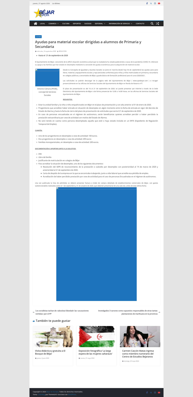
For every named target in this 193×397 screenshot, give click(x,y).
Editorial (99, 23)
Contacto (140, 23)
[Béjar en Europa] (35, 23)
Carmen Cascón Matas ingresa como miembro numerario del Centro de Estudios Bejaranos (138, 353)
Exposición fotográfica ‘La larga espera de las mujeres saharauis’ (95, 352)
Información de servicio (119, 23)
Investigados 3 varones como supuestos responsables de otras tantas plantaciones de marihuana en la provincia (127, 312)
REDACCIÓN (62, 51)
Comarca (52, 23)
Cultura (65, 23)
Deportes (77, 23)
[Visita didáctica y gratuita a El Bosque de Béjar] (53, 327)
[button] (57, 23)
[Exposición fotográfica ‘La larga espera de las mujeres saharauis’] (96, 327)
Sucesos (87, 23)
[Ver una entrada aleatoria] (157, 23)
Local (42, 23)
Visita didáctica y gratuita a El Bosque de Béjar (50, 352)
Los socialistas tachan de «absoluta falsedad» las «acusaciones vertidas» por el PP (62, 312)
